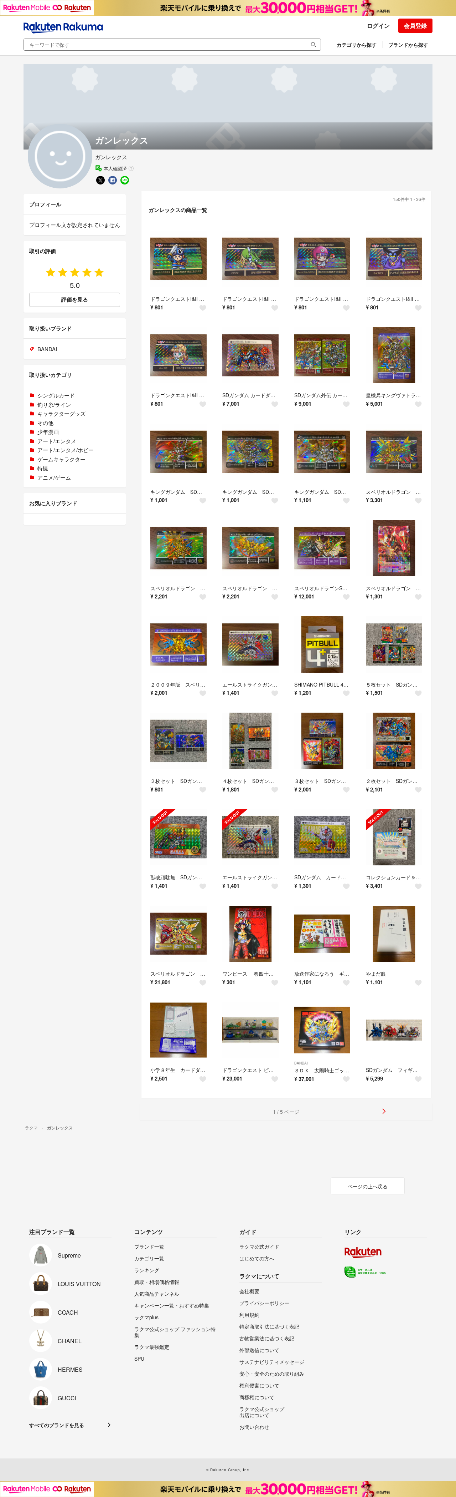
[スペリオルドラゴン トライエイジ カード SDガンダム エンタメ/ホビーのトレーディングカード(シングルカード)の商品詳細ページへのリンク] (394, 548)
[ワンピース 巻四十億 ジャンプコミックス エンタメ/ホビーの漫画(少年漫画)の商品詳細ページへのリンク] (250, 934)
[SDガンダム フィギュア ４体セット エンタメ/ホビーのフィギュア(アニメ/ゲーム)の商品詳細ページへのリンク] (394, 1030)
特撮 (42, 468)
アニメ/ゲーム (54, 477)
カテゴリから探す (357, 44)
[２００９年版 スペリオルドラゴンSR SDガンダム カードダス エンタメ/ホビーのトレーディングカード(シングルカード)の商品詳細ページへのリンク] (178, 644)
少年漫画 (48, 431)
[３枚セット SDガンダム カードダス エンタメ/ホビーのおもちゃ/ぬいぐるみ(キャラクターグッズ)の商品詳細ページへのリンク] (322, 741)
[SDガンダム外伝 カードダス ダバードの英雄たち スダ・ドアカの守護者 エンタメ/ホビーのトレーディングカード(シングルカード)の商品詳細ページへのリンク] (322, 355)
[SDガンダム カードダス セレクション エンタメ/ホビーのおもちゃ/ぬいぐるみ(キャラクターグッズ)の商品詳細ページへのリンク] (322, 837)
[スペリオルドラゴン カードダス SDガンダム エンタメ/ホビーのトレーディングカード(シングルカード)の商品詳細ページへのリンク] (178, 934)
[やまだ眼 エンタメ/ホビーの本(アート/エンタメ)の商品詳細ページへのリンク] (394, 934)
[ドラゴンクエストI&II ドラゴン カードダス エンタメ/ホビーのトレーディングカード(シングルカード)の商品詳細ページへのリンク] (250, 259)
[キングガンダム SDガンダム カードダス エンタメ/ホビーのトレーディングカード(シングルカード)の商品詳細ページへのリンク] (178, 452)
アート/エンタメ (56, 441)
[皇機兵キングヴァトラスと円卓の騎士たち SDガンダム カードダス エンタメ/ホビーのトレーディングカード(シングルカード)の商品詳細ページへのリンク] (394, 355)
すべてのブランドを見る (56, 1424)
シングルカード (56, 395)
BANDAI (301, 1063)
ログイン (378, 25)
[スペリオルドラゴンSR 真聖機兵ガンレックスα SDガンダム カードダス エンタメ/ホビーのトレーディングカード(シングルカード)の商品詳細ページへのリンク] (322, 548)
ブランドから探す (408, 44)
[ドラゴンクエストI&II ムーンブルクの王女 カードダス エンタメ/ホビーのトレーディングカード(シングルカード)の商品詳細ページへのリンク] (322, 259)
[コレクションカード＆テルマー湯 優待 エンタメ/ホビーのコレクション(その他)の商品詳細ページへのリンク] (394, 837)
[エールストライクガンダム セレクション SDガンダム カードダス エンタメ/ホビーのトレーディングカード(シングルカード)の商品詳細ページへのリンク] (250, 644)
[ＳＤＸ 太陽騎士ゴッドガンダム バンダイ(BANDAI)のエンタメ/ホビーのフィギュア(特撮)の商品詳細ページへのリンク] (322, 1030)
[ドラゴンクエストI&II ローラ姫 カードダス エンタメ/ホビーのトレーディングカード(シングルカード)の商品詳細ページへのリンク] (178, 355)
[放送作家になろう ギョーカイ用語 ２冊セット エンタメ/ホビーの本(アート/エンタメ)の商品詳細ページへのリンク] (322, 934)
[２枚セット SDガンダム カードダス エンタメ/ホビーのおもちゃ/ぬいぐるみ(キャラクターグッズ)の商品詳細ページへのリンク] (178, 741)
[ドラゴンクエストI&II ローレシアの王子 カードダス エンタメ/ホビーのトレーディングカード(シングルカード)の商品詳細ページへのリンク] (178, 259)
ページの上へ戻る (368, 1186)
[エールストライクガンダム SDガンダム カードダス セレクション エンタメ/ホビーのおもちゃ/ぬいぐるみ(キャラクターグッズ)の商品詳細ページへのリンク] (250, 837)
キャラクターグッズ (61, 413)
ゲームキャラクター (61, 459)
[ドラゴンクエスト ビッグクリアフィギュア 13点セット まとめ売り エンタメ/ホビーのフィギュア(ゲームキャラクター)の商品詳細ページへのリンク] (250, 1030)
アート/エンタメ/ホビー (65, 450)
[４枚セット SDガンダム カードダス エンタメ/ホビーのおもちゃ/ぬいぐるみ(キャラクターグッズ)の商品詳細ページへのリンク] (250, 741)
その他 (45, 422)
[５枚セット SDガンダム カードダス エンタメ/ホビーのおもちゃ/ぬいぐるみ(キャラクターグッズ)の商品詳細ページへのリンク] (394, 644)
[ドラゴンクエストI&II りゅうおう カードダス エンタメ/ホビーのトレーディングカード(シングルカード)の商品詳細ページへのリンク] (394, 259)
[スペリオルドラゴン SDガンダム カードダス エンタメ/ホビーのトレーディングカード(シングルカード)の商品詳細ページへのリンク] (394, 452)
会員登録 (415, 25)
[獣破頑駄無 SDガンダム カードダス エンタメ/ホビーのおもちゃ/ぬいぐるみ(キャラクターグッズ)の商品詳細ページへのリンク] (178, 837)
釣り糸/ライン (54, 404)
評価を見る (74, 299)
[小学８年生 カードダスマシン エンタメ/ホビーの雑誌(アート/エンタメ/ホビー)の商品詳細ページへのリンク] (178, 1030)
